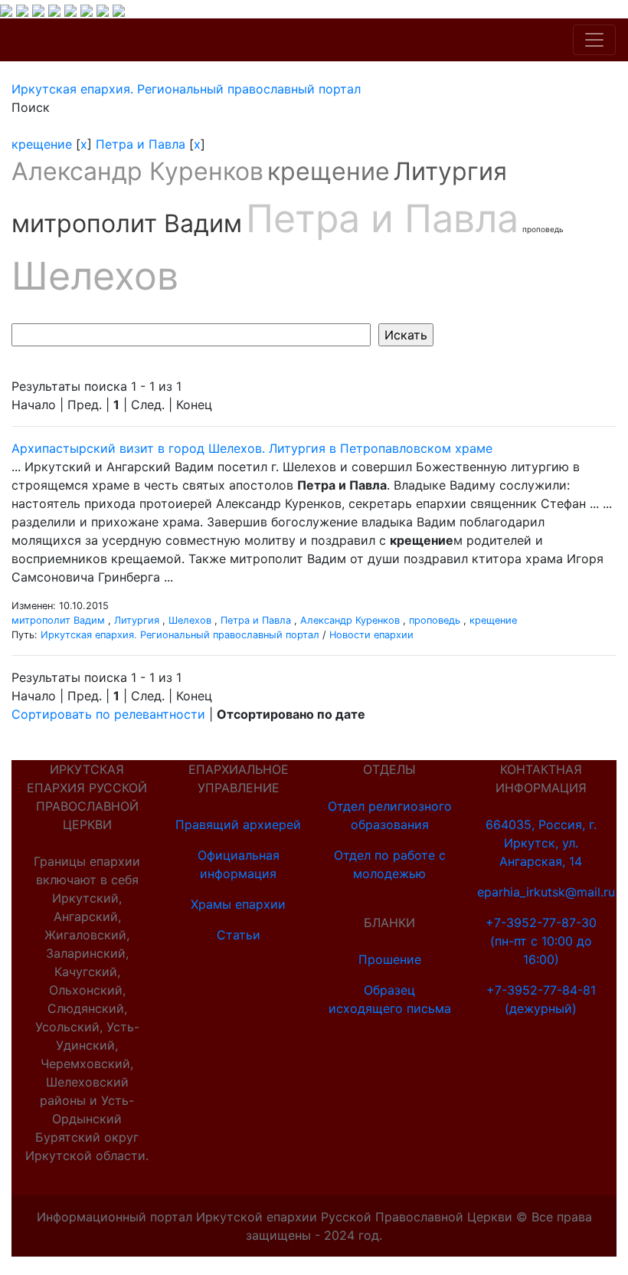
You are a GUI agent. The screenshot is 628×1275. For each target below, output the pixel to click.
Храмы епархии (238, 904)
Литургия (450, 171)
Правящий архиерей (238, 824)
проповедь (543, 229)
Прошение (389, 959)
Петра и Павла (140, 144)
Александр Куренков (137, 171)
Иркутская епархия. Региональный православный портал (180, 635)
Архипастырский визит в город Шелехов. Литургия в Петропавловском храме (251, 448)
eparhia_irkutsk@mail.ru (546, 892)
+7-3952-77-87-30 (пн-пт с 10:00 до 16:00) (541, 941)
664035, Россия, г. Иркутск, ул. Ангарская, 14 (541, 843)
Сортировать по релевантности (108, 714)
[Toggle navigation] (594, 40)
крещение (41, 144)
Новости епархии (371, 635)
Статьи (238, 934)
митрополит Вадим (126, 223)
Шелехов (94, 276)
